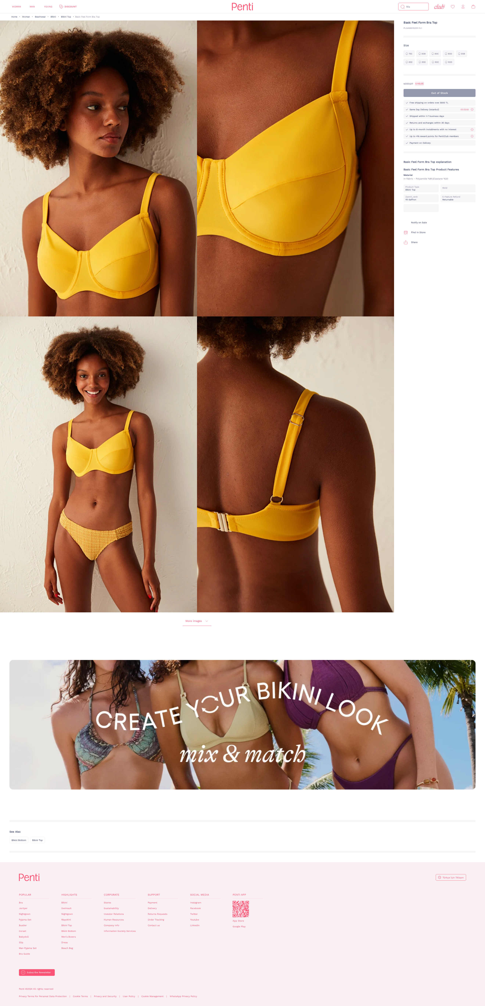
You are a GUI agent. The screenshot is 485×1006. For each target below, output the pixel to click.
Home (14, 17)
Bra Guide (24, 954)
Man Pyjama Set (28, 948)
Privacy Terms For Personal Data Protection (43, 996)
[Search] (402, 6)
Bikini (53, 17)
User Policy (129, 996)
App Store (238, 920)
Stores (107, 902)
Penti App (239, 894)
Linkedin (194, 925)
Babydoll (24, 936)
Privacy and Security (105, 996)
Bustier (23, 925)
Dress (64, 942)
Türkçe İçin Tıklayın (453, 877)
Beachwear (40, 17)
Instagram (195, 902)
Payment (152, 902)
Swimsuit (66, 908)
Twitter (194, 914)
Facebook (195, 908)
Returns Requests (157, 914)
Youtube (194, 919)
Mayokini (66, 919)
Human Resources (114, 919)
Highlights (69, 894)
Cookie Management (152, 996)
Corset (22, 931)
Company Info (111, 925)
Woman (16, 6)
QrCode (241, 909)
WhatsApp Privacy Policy (183, 996)
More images (193, 620)
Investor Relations (114, 914)
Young (48, 6)
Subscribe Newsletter (39, 972)
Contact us (154, 925)
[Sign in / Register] (463, 6)
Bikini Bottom (19, 840)
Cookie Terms (80, 996)
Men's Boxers (68, 936)
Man (32, 6)
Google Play (239, 926)
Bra (21, 902)
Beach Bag (67, 948)
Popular (25, 894)
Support (154, 894)
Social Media (199, 894)
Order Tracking (156, 919)
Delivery (152, 908)
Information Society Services (120, 931)
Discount (71, 6)
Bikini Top (66, 17)
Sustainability (111, 908)
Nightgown (24, 914)
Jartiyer (23, 908)
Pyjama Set (25, 919)
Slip (21, 942)
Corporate (111, 894)
